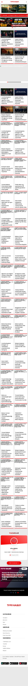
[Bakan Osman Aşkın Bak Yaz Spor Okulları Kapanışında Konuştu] (7, 195)
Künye (4, 646)
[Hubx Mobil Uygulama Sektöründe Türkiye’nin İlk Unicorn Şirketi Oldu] (20, 195)
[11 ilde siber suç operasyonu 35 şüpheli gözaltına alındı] (20, 179)
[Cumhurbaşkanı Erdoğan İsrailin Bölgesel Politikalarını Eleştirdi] (7, 231)
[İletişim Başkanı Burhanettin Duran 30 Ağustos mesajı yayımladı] (7, 52)
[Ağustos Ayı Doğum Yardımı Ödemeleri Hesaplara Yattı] (7, 268)
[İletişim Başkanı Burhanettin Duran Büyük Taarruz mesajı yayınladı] (20, 445)
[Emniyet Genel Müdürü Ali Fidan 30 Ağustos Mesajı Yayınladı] (7, 161)
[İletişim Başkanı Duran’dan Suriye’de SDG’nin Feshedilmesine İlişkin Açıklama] (7, 445)
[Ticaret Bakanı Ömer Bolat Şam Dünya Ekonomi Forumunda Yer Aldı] (20, 390)
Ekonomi (5, 620)
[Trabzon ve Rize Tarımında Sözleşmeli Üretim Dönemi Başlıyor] (20, 500)
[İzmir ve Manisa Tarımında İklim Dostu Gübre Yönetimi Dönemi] (7, 516)
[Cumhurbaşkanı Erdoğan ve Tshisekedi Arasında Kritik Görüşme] (7, 338)
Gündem (5, 618)
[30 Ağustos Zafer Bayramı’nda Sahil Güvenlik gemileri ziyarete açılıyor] (20, 268)
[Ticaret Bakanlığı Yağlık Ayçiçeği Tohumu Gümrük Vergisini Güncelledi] (7, 373)
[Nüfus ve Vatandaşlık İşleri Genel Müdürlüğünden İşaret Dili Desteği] (7, 390)
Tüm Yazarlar (13, 563)
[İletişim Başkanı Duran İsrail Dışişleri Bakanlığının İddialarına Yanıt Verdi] (7, 143)
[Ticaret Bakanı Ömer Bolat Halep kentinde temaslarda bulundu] (20, 356)
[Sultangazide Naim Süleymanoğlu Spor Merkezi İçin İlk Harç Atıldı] (20, 213)
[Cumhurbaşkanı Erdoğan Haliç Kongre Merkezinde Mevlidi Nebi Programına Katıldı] (7, 213)
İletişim (4, 650)
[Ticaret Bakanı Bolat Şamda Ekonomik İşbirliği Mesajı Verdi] (7, 427)
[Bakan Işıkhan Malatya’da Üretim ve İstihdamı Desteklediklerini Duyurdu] (20, 161)
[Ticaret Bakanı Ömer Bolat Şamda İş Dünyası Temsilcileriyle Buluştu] (20, 427)
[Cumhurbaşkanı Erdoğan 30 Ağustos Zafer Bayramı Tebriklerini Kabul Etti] (7, 34)
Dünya (4, 624)
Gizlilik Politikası (6, 648)
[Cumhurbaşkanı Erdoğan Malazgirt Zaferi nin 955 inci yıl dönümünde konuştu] (7, 463)
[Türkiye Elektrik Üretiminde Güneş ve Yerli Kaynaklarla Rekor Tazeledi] (20, 284)
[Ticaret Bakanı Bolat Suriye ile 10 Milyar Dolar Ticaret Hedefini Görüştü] (20, 250)
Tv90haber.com (7, 641)
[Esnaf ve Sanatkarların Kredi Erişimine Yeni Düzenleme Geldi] (7, 302)
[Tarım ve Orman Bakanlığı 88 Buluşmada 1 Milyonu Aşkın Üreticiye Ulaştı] (7, 250)
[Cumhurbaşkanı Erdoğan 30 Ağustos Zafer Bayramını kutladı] (20, 143)
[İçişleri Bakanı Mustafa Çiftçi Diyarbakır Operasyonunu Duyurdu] (20, 34)
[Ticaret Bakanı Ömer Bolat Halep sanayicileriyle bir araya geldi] (7, 179)
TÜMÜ (23, 568)
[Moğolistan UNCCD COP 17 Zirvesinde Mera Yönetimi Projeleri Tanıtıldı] (20, 302)
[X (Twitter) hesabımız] (13, 593)
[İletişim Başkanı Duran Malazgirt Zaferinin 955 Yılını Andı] (20, 338)
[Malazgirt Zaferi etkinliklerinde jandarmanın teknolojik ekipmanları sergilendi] (7, 480)
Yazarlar (5, 644)
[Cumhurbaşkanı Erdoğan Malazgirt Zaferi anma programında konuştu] (20, 480)
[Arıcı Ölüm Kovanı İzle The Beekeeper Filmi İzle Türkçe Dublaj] (14, 581)
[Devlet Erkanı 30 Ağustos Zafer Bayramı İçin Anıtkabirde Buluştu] (20, 52)
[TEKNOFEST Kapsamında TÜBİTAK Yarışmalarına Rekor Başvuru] (20, 408)
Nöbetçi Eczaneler (7, 631)
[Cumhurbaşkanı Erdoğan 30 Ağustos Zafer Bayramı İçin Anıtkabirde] (7, 126)
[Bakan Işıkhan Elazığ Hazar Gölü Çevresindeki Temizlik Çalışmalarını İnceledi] (20, 318)
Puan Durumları (7, 635)
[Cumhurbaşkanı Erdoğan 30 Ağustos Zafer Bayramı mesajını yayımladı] (20, 126)
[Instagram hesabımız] (15, 593)
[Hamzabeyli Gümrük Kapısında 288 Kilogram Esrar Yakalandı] (7, 500)
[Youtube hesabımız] (18, 593)
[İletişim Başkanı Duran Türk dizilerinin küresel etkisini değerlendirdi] (7, 284)
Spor (4, 622)
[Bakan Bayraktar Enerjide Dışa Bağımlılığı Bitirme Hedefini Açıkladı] (7, 318)
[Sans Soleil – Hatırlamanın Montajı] (7, 356)
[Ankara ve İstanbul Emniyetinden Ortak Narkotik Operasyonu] (20, 516)
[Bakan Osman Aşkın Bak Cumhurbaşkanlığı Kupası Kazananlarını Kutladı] (7, 408)
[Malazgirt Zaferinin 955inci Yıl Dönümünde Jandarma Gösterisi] (20, 463)
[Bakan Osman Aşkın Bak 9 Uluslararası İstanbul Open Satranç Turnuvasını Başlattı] (20, 231)
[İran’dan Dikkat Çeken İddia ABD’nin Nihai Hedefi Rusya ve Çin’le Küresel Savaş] (14, 22)
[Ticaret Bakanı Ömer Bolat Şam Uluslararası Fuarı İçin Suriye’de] (20, 373)
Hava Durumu (6, 633)
